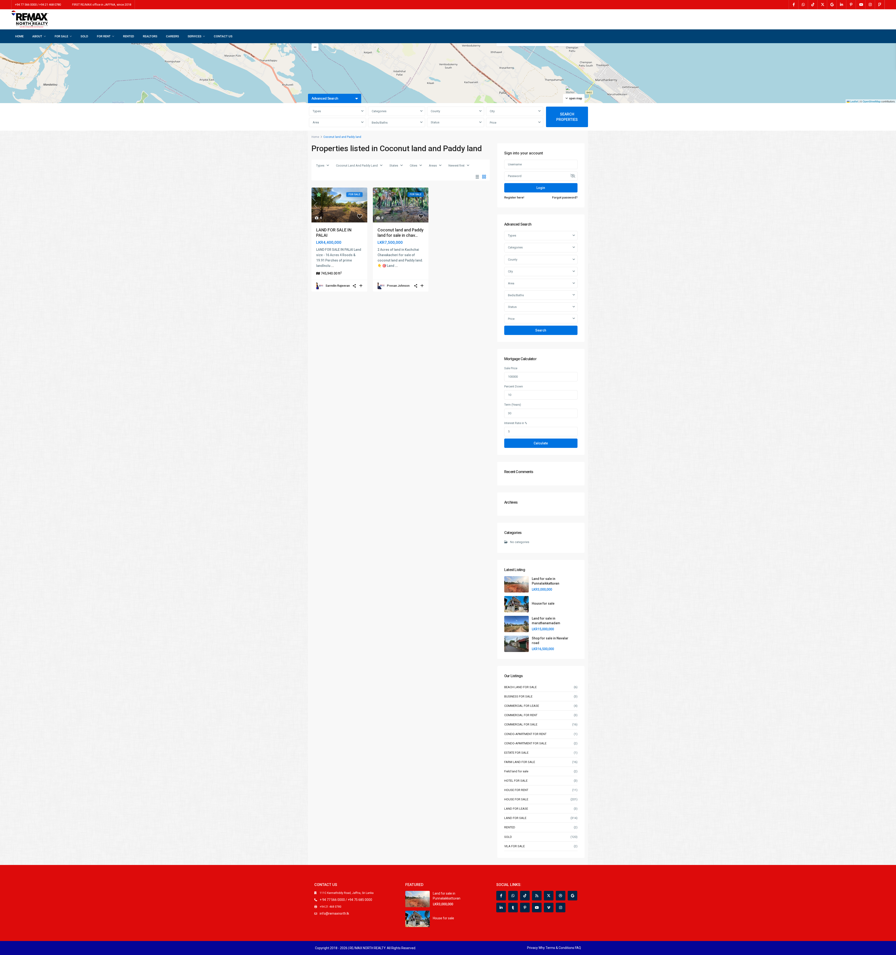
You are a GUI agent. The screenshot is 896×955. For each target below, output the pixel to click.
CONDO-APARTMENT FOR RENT (525, 734)
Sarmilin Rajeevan (338, 285)
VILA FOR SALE (514, 846)
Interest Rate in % (515, 423)
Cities (413, 165)
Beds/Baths (380, 122)
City (492, 111)
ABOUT (37, 36)
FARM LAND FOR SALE (519, 762)
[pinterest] (851, 4)
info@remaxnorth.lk (334, 913)
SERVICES (194, 36)
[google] (832, 4)
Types (317, 111)
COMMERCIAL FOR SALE (520, 724)
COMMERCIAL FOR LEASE (521, 706)
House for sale (543, 603)
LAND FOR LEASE (516, 808)
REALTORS (150, 36)
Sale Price (510, 368)
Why (542, 948)
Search (540, 330)
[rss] (537, 895)
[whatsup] (803, 4)
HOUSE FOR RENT (516, 790)
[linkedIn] (841, 4)
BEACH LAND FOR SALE (520, 687)
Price (493, 122)
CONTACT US (223, 36)
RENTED (128, 36)
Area (316, 122)
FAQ (578, 948)
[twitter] (822, 4)
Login (540, 188)
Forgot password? (565, 197)
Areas (433, 165)
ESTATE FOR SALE (516, 752)
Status (435, 122)
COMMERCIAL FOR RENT (520, 715)
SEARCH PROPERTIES (567, 117)
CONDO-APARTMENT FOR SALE (525, 743)
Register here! (514, 197)
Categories (379, 111)
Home (315, 137)
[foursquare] (880, 4)
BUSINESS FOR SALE (518, 696)
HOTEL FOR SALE (516, 780)
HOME (19, 36)
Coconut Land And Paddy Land (357, 165)
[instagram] (870, 4)
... (332, 266)
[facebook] (793, 4)
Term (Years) (512, 404)
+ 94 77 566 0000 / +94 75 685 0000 (346, 900)
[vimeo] (548, 907)
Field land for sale (516, 771)
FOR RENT (104, 36)
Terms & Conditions (560, 948)
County (435, 111)
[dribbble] (560, 895)
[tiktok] (813, 4)
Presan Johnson (398, 285)
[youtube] (860, 4)
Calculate (541, 443)
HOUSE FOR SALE (516, 799)
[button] (571, 92)
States (393, 165)
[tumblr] (513, 907)
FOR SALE (61, 36)
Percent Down (513, 386)
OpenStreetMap (872, 101)
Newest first (456, 165)
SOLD (84, 36)
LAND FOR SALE (515, 818)
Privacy (532, 948)
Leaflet (854, 101)
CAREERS (172, 36)
